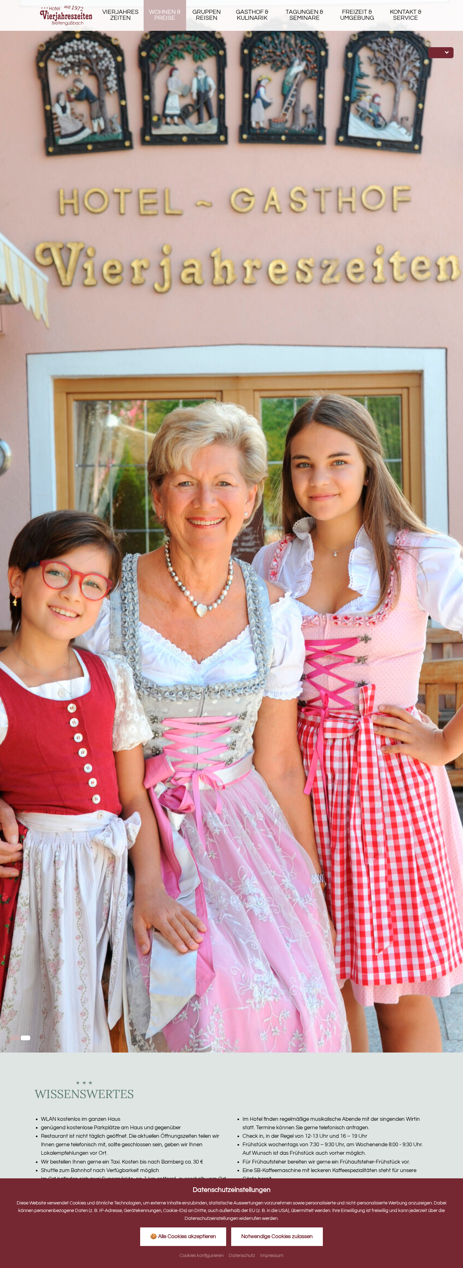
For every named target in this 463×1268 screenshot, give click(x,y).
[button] (15, 1038)
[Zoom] (231, 526)
